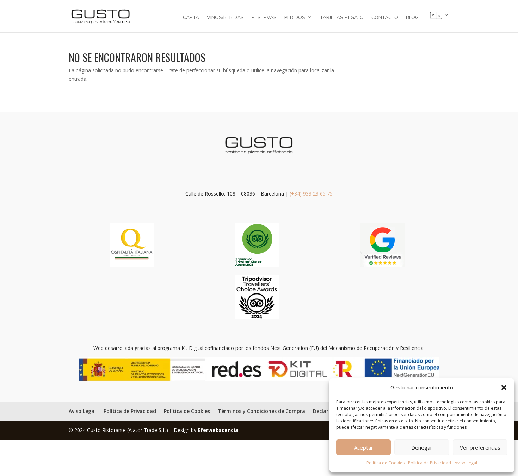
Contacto (384, 18)
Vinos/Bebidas (225, 18)
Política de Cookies (385, 463)
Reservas (264, 18)
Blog (412, 18)
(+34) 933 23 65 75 (311, 193)
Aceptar (363, 447)
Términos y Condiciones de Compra (261, 411)
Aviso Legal (466, 463)
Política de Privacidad (429, 463)
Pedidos (294, 17)
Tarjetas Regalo (342, 18)
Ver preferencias (480, 447)
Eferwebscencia (218, 430)
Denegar (421, 447)
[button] (503, 387)
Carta (191, 18)
